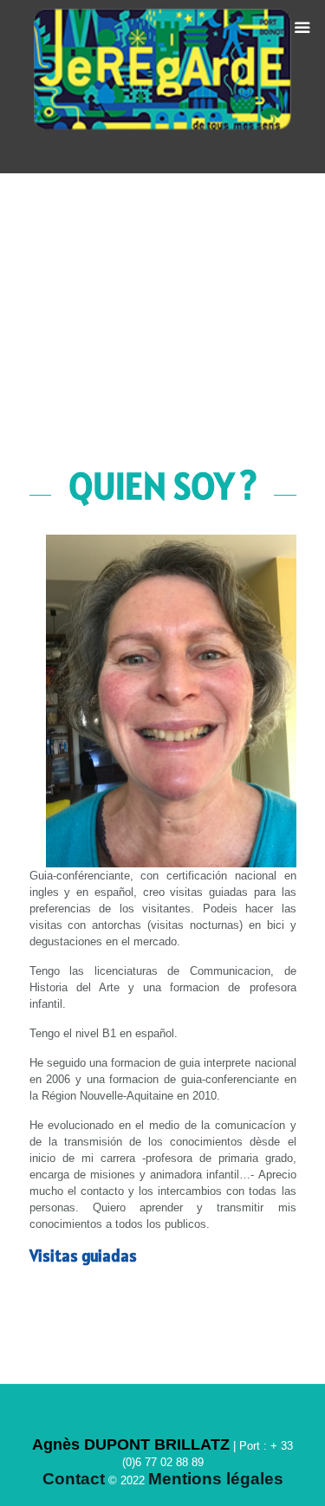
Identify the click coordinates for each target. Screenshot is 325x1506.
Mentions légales (215, 1479)
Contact (73, 1479)
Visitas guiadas (83, 1255)
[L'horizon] (162, 86)
